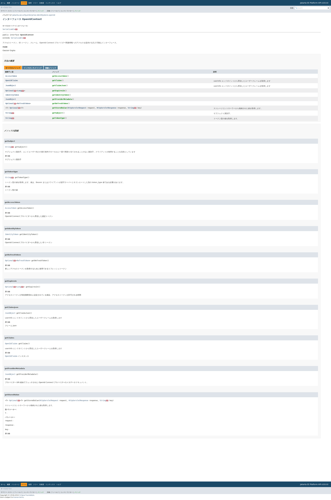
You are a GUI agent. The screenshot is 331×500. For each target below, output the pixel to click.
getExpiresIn (58, 91)
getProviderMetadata (62, 99)
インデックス (50, 3)
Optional (10, 91)
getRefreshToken (60, 103)
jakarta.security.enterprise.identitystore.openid (33, 15)
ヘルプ (58, 3)
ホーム (3, 3)
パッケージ (15, 3)
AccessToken (11, 76)
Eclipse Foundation (27, 495)
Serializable (10, 29)
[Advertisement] (80, 459)
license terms (18, 497)
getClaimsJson (59, 85)
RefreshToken (23, 103)
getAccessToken (59, 76)
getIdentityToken (60, 95)
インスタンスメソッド (33, 68)
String (132, 108)
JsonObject (10, 85)
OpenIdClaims (11, 80)
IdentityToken (12, 95)
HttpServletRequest (77, 108)
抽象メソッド (50, 68)
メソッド (40, 11)
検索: (292, 8)
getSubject (57, 113)
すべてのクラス (6, 7)
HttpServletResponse (106, 108)
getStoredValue (59, 108)
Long (20, 91)
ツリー (35, 3)
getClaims (57, 80)
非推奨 (41, 3)
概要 (8, 3)
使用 (30, 3)
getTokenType (58, 118)
